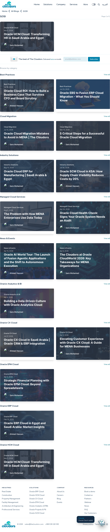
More (85, 4)
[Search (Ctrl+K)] (99, 4)
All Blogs (15, 11)
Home (37, 4)
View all (107, 75)
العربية (105, 4)
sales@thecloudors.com (34, 524)
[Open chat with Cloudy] (101, 522)
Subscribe (94, 59)
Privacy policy (88, 524)
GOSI (25, 11)
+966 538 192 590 (52, 524)
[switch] (94, 4)
